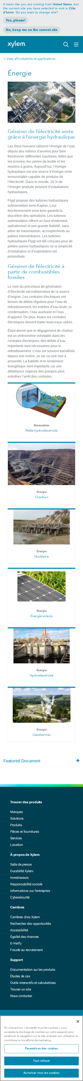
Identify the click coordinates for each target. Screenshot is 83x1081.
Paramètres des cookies (41, 1048)
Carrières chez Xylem (25, 917)
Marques (16, 812)
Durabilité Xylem (21, 871)
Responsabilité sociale (26, 884)
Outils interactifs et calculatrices (33, 983)
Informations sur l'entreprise (30, 891)
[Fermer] (78, 1021)
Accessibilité (19, 930)
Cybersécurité (20, 897)
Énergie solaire (41, 616)
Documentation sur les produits (32, 970)
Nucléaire (41, 556)
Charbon (41, 497)
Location (16, 845)
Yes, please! (16, 20)
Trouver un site (20, 989)
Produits (16, 825)
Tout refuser (41, 1061)
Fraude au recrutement (26, 950)
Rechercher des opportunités (30, 924)
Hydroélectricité (41, 675)
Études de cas (20, 976)
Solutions (17, 818)
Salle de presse (20, 864)
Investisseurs (19, 878)
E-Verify (15, 943)
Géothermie (41, 735)
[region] (41, 1048)
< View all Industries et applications (29, 59)
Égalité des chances (24, 937)
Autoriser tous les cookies (41, 1073)
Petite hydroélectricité (42, 430)
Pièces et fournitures (24, 832)
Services (16, 838)
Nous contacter (21, 996)
